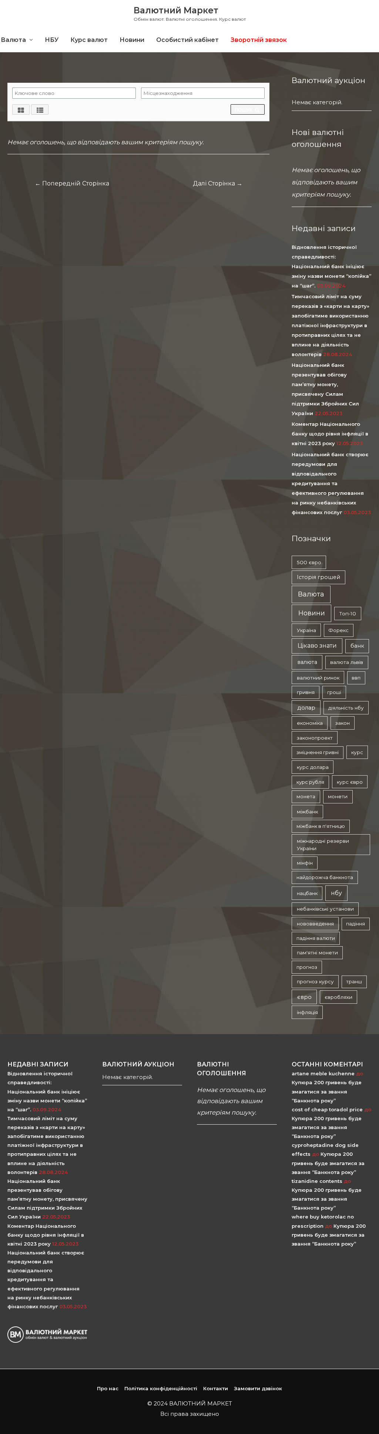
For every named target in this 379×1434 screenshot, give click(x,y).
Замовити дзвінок (258, 1388)
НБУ (51, 39)
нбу (336, 893)
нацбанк (307, 893)
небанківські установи (325, 909)
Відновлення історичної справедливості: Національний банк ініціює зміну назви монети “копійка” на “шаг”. (331, 266)
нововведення (315, 924)
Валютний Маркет (176, 10)
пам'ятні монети (317, 953)
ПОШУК (244, 110)
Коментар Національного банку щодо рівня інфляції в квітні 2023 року (330, 433)
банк (357, 645)
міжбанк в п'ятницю (320, 826)
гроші (334, 692)
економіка (310, 723)
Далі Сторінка (217, 183)
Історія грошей (318, 577)
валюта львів (346, 662)
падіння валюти (315, 938)
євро (304, 997)
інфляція (307, 1012)
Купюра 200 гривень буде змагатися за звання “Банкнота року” (327, 1091)
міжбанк (307, 812)
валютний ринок (318, 678)
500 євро (309, 562)
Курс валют (89, 39)
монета (305, 796)
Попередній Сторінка (72, 183)
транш (354, 981)
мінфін (305, 863)
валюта (307, 662)
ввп (356, 678)
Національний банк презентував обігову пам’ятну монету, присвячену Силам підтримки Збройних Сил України (47, 1199)
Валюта (311, 594)
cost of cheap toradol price (327, 1109)
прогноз (306, 967)
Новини (132, 39)
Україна (306, 630)
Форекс (338, 630)
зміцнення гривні (317, 752)
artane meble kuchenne (323, 1073)
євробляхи (338, 997)
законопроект (315, 738)
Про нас (107, 1388)
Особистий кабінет (187, 39)
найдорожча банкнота (324, 877)
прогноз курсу (315, 981)
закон (342, 723)
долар (306, 707)
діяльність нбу (346, 708)
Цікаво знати (317, 645)
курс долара (313, 767)
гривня (306, 692)
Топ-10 (347, 613)
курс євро (350, 782)
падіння (355, 924)
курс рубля (310, 782)
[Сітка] (21, 109)
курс (357, 752)
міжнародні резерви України (323, 844)
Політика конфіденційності (160, 1388)
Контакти (215, 1388)
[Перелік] (39, 109)
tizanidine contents (317, 1181)
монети (338, 796)
